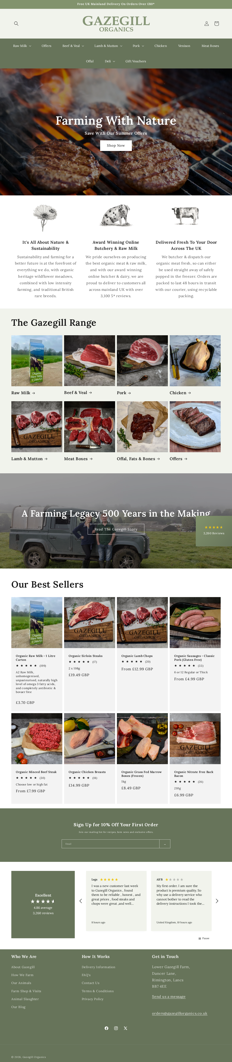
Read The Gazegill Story (116, 529)
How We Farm (22, 975)
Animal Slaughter (25, 999)
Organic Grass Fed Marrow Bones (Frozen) (141, 774)
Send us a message (169, 996)
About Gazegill (23, 967)
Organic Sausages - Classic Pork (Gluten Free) (194, 658)
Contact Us (90, 983)
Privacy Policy (93, 999)
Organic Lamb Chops (137, 656)
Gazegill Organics (34, 1057)
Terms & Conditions (98, 991)
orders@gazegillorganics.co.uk (179, 1013)
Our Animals (21, 983)
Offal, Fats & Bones (136, 458)
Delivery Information (99, 967)
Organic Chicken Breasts (87, 772)
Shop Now (116, 145)
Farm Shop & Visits (26, 991)
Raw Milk (20, 392)
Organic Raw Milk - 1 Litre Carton (36, 658)
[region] (149, 900)
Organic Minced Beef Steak (36, 772)
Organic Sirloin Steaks (85, 656)
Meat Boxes (76, 458)
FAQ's (86, 975)
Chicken (178, 392)
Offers (176, 458)
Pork (121, 392)
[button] (16, 24)
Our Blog (18, 1007)
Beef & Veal (75, 392)
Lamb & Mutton (27, 458)
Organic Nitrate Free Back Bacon (193, 774)
